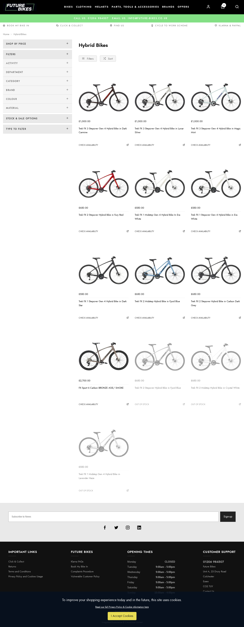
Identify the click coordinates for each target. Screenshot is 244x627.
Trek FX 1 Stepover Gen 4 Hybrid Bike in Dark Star (103, 303)
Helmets (102, 7)
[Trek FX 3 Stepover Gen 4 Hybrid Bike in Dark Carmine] (104, 93)
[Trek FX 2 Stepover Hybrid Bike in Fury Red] (104, 179)
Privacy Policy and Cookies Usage (25, 576)
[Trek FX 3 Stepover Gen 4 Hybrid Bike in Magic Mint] (216, 93)
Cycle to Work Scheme (171, 26)
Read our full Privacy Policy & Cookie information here (122, 607)
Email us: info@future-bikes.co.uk (122, 18)
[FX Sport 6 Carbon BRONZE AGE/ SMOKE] (104, 352)
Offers (183, 7)
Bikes (68, 7)
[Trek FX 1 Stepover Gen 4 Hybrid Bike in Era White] (216, 179)
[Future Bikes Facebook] (105, 527)
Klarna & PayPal (230, 26)
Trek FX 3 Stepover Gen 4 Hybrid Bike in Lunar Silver (159, 130)
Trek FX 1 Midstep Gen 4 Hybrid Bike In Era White (157, 217)
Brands (168, 7)
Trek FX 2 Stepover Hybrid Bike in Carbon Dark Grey (215, 303)
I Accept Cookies (122, 615)
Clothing (84, 7)
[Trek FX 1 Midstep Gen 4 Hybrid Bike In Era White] (160, 179)
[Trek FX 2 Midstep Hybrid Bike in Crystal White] (216, 352)
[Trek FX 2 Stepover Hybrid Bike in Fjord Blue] (160, 352)
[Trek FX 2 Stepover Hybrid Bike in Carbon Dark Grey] (216, 266)
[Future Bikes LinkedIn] (139, 527)
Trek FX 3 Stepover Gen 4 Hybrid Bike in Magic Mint (216, 130)
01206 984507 (213, 561)
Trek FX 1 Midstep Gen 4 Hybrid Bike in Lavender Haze (99, 476)
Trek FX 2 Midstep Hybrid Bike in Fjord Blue (157, 301)
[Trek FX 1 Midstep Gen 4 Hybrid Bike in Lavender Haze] (104, 439)
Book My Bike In (18, 26)
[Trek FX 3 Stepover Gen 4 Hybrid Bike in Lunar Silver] (160, 93)
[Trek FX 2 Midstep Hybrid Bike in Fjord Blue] (160, 266)
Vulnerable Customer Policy (85, 576)
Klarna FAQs (77, 562)
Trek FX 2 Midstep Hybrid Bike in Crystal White (215, 388)
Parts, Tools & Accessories (135, 7)
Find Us (119, 26)
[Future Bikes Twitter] (116, 527)
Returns (12, 566)
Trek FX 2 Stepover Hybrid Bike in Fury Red (101, 215)
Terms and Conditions (19, 571)
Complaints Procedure (82, 571)
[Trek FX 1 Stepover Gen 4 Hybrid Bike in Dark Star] (104, 266)
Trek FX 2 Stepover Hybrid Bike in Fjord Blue (158, 388)
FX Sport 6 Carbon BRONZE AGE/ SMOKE (101, 388)
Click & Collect (71, 26)
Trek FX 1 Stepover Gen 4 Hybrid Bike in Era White (214, 217)
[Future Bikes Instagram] (128, 527)
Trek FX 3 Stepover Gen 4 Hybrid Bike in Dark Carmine (103, 130)
